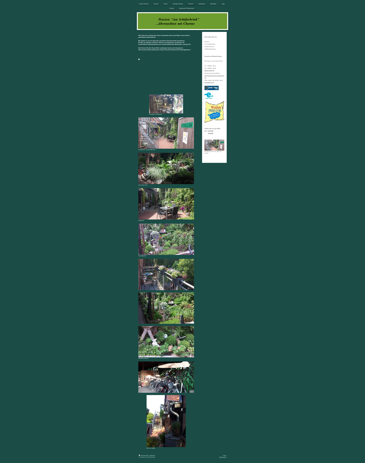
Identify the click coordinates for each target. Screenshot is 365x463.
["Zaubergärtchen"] (166, 239)
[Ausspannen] (166, 203)
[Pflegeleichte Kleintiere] (166, 341)
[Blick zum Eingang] (166, 421)
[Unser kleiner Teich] (166, 168)
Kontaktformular (209, 82)
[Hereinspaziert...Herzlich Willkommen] (166, 133)
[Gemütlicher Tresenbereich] (166, 103)
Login (224, 455)
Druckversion (144, 455)
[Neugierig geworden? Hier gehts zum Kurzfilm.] (214, 145)
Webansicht (222, 457)
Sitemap (152, 455)
